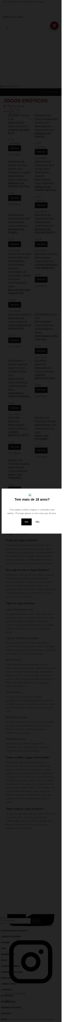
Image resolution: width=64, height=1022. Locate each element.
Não (37, 522)
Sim (26, 522)
